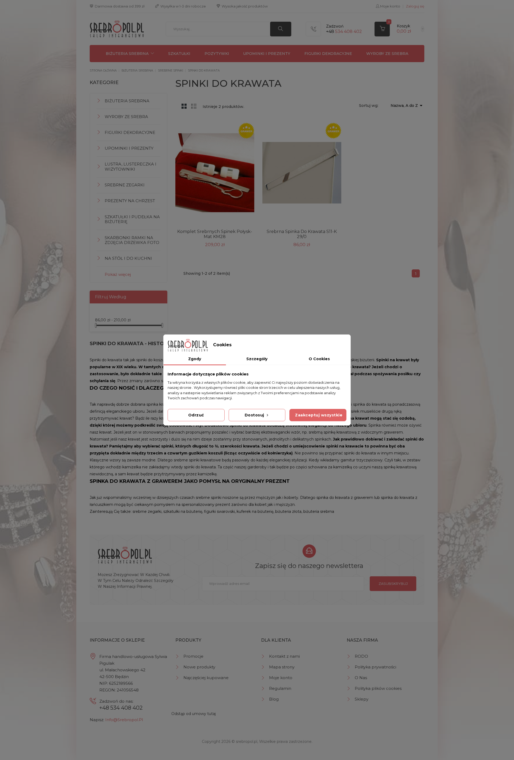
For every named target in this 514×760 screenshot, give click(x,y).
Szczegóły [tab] (256, 358)
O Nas (361, 677)
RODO (361, 656)
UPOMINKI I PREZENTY (266, 53)
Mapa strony (281, 666)
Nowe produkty (199, 666)
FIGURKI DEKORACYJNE (328, 53)
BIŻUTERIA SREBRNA (127, 53)
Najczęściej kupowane (206, 677)
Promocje (193, 656)
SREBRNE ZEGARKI (125, 184)
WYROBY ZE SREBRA (387, 53)
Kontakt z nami (284, 656)
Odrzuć (196, 415)
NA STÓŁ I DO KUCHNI (128, 258)
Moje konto (280, 677)
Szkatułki (179, 53)
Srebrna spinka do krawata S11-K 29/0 (302, 234)
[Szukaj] (280, 29)
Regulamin (280, 688)
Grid (184, 106)
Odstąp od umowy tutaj (193, 713)
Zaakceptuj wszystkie (318, 415)
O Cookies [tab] (319, 358)
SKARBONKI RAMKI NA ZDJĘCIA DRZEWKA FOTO (132, 240)
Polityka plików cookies (378, 688)
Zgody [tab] (194, 358)
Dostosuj (255, 415)
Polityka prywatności (375, 666)
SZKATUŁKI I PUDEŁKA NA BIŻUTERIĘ (132, 219)
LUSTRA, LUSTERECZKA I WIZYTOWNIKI (130, 166)
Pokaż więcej (118, 274)
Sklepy (361, 699)
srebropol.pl (246, 741)
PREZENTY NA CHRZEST (130, 200)
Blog (274, 699)
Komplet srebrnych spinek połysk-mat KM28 (214, 234)
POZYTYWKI (217, 53)
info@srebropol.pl (124, 719)
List (193, 106)
